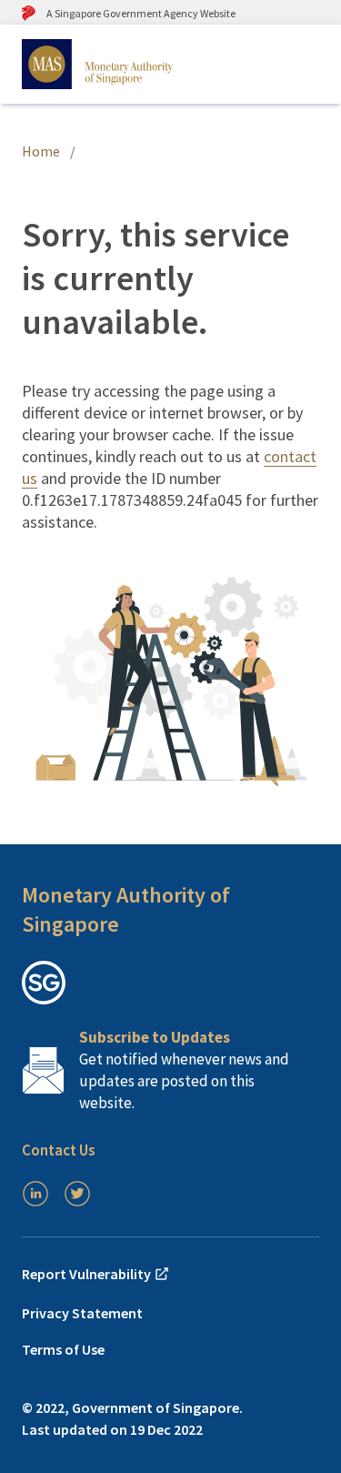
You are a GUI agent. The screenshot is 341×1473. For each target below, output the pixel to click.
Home (41, 151)
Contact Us (58, 1150)
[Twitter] (77, 1193)
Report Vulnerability (88, 1274)
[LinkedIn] (35, 1193)
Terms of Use (63, 1349)
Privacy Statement (82, 1313)
